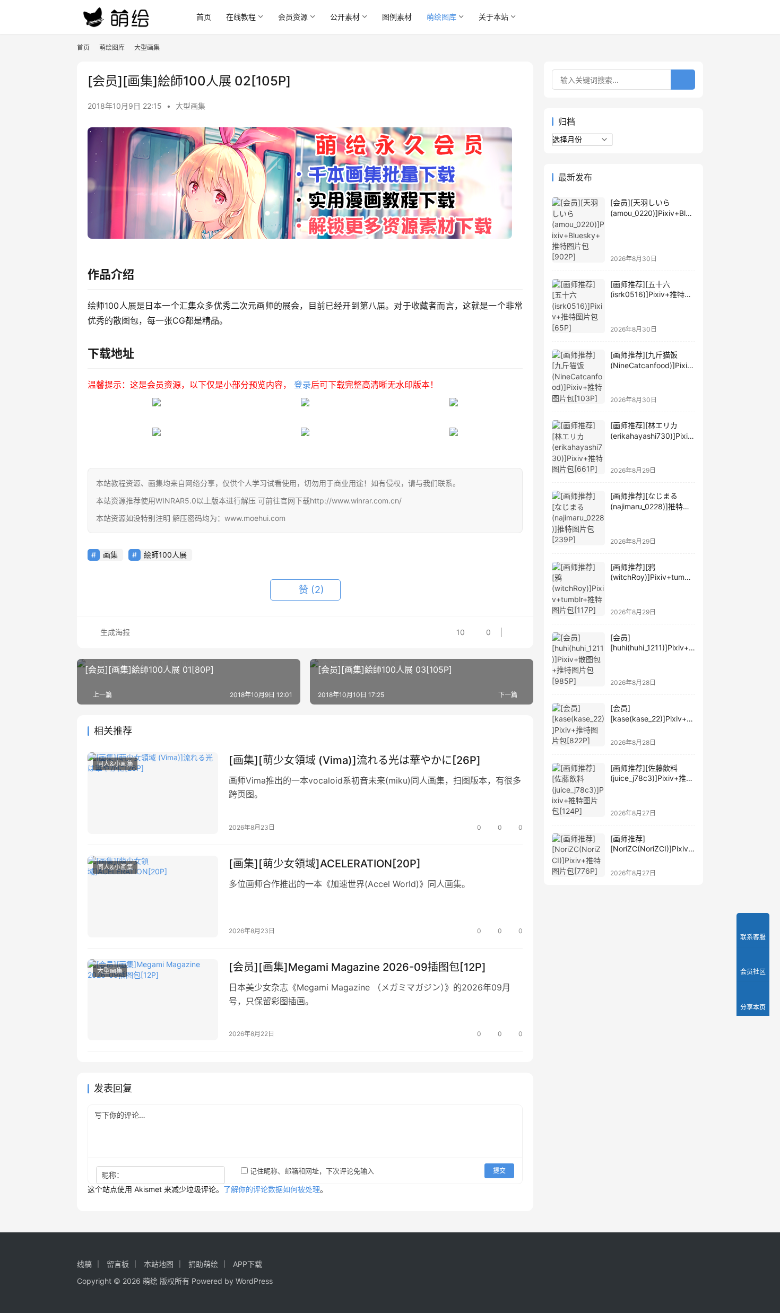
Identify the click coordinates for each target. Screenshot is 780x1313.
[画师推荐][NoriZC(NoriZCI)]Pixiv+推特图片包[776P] (651, 849)
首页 (203, 16)
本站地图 (159, 1263)
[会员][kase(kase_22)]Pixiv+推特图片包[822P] (652, 718)
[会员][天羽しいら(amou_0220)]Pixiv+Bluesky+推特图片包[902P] (652, 213)
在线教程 (241, 16)
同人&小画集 (115, 764)
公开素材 (345, 16)
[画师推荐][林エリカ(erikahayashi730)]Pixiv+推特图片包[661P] (651, 435)
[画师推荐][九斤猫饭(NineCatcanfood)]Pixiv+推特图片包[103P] (650, 365)
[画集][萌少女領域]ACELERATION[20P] (325, 863)
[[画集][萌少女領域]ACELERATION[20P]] (153, 896)
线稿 (84, 1263)
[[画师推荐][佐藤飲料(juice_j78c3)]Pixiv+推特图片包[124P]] (578, 790)
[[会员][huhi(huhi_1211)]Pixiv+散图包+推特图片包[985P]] (578, 659)
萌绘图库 (441, 16)
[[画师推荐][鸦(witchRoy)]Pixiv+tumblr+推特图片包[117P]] (578, 589)
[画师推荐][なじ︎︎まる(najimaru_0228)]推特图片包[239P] (650, 506)
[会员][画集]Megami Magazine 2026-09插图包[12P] (357, 967)
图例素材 (397, 16)
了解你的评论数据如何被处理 (271, 1189)
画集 (110, 554)
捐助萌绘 (203, 1263)
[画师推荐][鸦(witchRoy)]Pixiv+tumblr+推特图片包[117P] (652, 577)
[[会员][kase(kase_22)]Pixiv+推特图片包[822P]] (578, 724)
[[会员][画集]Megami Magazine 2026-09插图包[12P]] (153, 1000)
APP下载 (247, 1263)
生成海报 (114, 632)
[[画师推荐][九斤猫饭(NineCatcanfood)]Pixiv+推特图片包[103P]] (578, 377)
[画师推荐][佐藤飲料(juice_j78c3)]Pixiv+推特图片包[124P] (652, 778)
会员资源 (293, 16)
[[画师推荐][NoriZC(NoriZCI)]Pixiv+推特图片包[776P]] (578, 855)
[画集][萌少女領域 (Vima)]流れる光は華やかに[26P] (355, 760)
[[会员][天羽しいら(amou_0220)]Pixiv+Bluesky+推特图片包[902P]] (578, 230)
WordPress (254, 1280)
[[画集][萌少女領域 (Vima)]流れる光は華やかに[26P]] (153, 793)
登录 (302, 384)
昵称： (112, 1174)
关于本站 (493, 16)
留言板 (118, 1263)
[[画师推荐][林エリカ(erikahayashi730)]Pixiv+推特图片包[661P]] (578, 447)
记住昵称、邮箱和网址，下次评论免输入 (311, 1171)
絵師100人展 (165, 554)
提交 (499, 1171)
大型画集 (190, 105)
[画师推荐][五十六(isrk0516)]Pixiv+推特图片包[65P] (651, 294)
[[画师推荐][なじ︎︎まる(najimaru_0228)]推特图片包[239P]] (578, 518)
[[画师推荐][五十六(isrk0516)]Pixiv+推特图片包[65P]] (578, 306)
